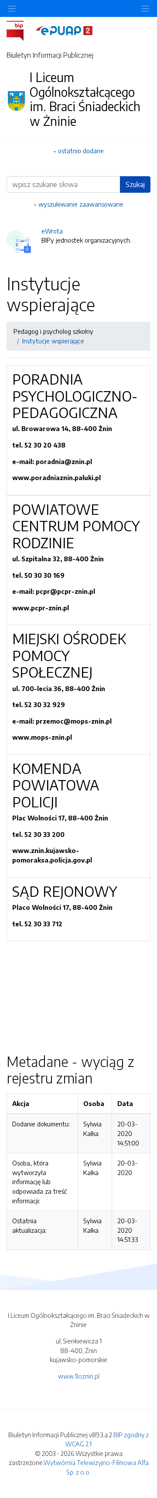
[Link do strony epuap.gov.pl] (64, 30)
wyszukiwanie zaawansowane (80, 204)
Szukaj (135, 184)
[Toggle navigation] (145, 8)
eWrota (52, 231)
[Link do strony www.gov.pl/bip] (20, 30)
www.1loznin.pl (78, 1376)
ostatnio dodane (81, 151)
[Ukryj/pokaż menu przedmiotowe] (12, 8)
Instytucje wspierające (53, 341)
